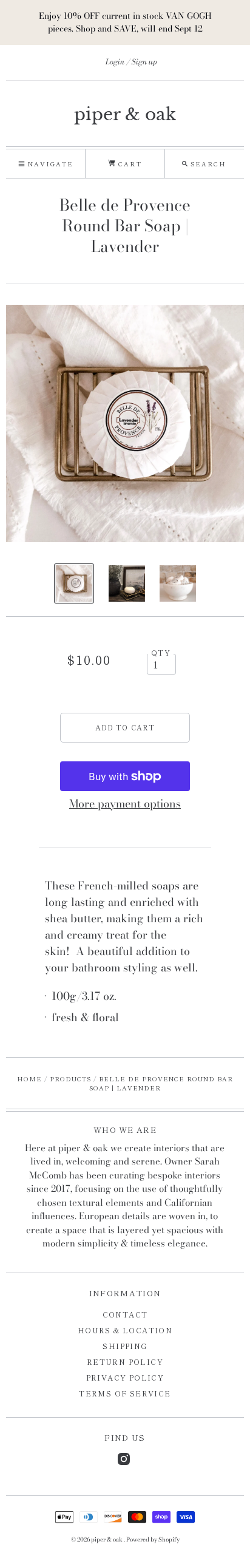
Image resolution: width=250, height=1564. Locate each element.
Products (70, 1078)
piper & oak (125, 114)
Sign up (144, 61)
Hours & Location (125, 1330)
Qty (161, 653)
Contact (125, 1314)
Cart (128, 163)
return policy (125, 1361)
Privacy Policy (125, 1377)
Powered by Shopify (153, 1539)
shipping (125, 1346)
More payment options (125, 803)
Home (29, 1078)
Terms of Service (125, 1393)
